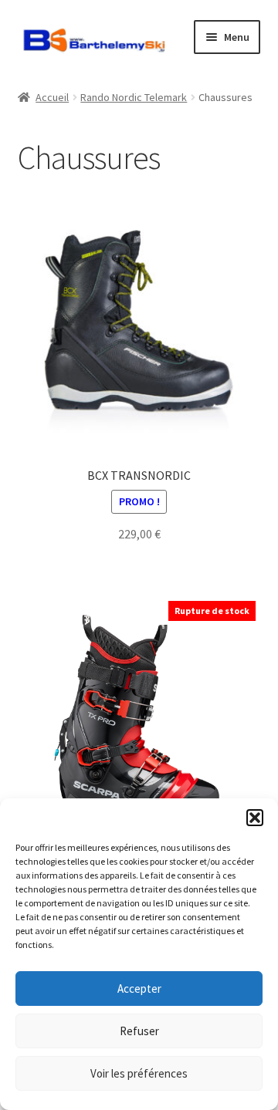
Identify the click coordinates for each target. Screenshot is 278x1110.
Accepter (139, 988)
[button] (255, 817)
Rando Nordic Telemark (133, 97)
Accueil (52, 97)
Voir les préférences (139, 1073)
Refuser (139, 1031)
